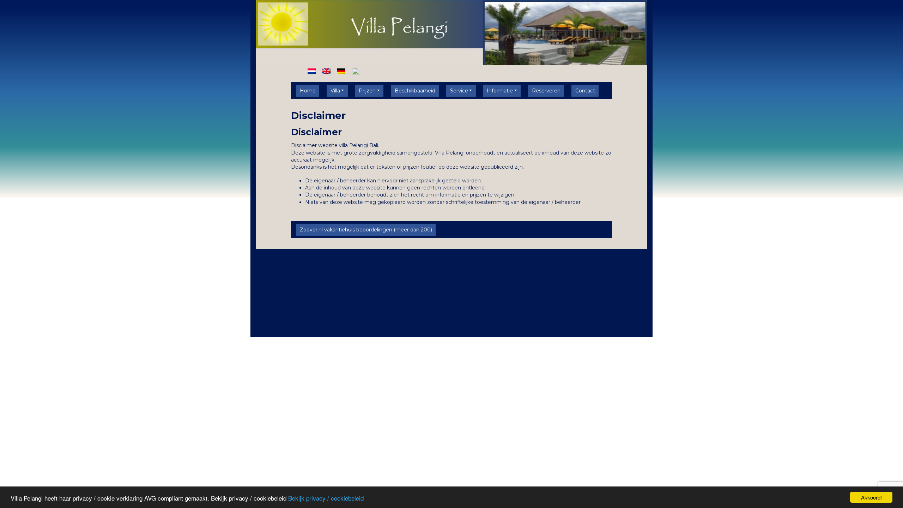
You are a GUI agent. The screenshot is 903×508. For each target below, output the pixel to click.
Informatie (500, 90)
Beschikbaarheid (415, 90)
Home (308, 90)
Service (459, 90)
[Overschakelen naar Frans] (356, 71)
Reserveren (546, 90)
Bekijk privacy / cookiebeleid (326, 498)
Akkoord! (871, 497)
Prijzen (367, 90)
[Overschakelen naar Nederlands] (311, 71)
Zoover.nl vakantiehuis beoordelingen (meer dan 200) (366, 229)
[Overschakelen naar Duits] (341, 71)
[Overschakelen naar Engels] (326, 71)
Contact (585, 90)
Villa (335, 90)
